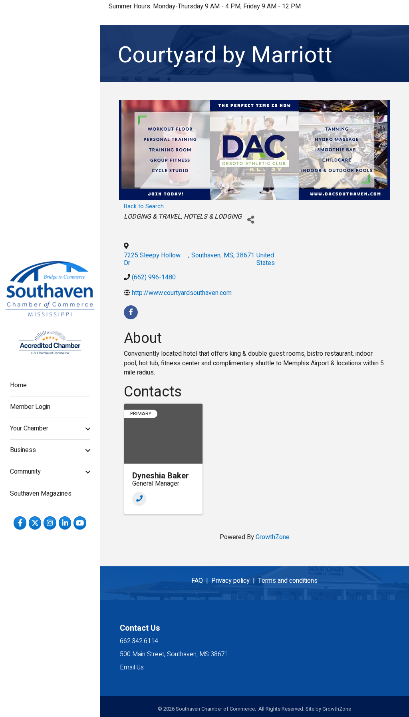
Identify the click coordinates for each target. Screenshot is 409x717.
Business (23, 450)
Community (25, 471)
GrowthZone (273, 537)
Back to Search (144, 206)
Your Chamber (29, 428)
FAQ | (201, 581)
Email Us (132, 667)
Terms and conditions (288, 581)
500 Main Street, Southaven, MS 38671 (174, 654)
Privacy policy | (234, 581)
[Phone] (139, 499)
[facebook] (131, 312)
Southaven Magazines (40, 493)
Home (18, 385)
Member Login (30, 407)
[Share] (251, 220)
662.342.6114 (139, 641)
